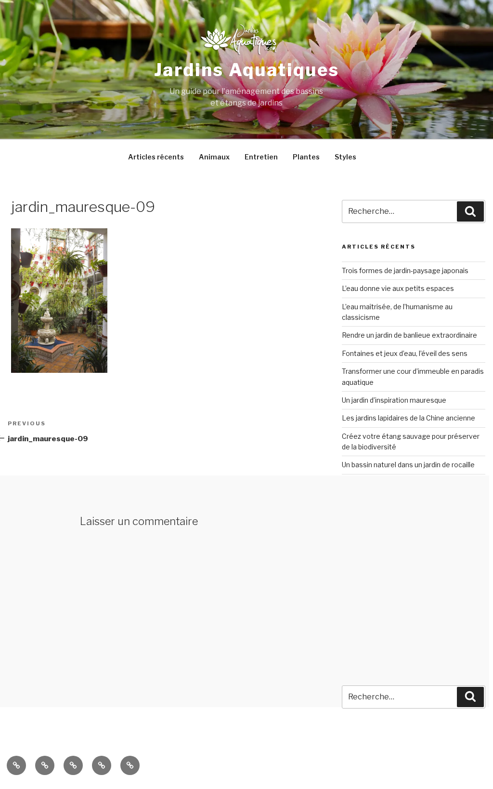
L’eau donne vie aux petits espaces (398, 288)
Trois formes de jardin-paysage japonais (405, 270)
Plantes (306, 157)
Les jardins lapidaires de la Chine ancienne (408, 418)
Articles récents (156, 157)
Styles (345, 157)
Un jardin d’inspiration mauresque (394, 400)
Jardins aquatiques (246, 69)
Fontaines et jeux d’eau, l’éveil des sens (404, 353)
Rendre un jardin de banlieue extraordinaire (409, 335)
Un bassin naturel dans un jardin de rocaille (408, 464)
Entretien (261, 157)
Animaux (214, 157)
